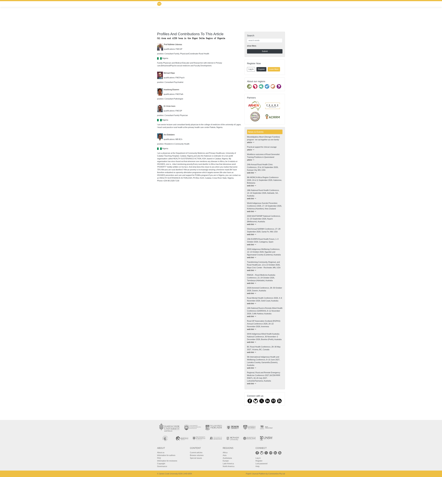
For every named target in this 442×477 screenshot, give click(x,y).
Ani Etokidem (169, 135)
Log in (258, 458)
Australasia (227, 458)
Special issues (196, 458)
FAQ (159, 458)
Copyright (161, 464)
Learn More (274, 69)
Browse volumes (197, 455)
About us (160, 453)
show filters (251, 46)
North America (228, 466)
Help (257, 466)
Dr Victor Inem (169, 106)
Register (261, 69)
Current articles (196, 453)
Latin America (228, 464)
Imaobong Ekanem (171, 90)
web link (250, 173)
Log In (251, 69)
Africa (225, 453)
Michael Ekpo (169, 73)
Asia (224, 455)
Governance (162, 466)
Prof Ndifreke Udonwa (173, 44)
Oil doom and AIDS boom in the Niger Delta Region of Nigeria (191, 38)
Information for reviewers (167, 461)
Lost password (261, 464)
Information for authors (166, 455)
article (249, 142)
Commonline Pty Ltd (276, 474)
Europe (226, 461)
